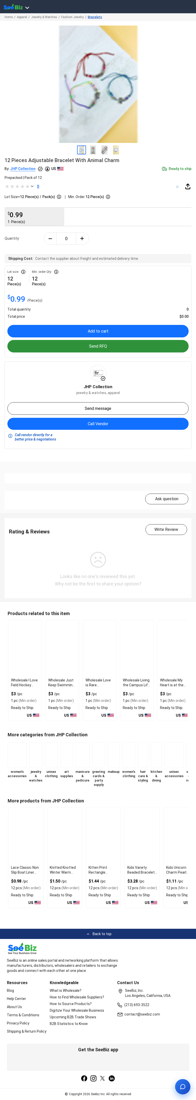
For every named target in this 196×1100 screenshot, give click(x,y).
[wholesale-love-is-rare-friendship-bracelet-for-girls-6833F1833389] (99, 648)
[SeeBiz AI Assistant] (182, 1086)
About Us (14, 1007)
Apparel (22, 17)
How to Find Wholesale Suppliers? (77, 997)
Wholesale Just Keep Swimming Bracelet (61, 685)
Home (9, 17)
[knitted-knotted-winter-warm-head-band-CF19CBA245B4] (64, 835)
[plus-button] (82, 239)
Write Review (166, 529)
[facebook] (84, 1078)
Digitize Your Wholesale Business (77, 1010)
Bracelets (95, 17)
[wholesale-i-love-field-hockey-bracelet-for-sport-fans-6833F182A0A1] (25, 648)
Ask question (166, 498)
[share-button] (187, 186)
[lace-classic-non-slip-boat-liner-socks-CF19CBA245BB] (25, 835)
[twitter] (102, 1078)
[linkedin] (112, 1078)
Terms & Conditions (23, 1015)
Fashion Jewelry (72, 17)
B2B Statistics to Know (69, 1024)
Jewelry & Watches (44, 17)
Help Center (16, 999)
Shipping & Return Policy (26, 1031)
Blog (10, 990)
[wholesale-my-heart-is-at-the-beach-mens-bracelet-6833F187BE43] (174, 648)
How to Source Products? (71, 1004)
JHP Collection (22, 169)
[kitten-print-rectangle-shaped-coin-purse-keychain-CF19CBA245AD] (103, 835)
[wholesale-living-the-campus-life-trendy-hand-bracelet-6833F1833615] (136, 648)
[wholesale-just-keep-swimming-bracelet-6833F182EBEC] (62, 648)
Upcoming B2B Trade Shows (73, 1017)
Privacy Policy (18, 1023)
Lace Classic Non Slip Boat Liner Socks (25, 872)
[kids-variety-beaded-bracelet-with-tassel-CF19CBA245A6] (142, 835)
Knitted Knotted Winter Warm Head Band (63, 872)
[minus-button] (50, 239)
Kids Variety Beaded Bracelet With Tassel (141, 872)
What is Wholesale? (65, 990)
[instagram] (93, 1078)
